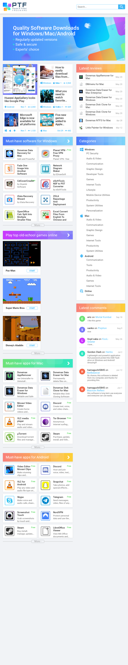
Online (88, 291)
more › (37, 225)
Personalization (94, 210)
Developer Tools (94, 174)
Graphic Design (94, 169)
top (120, 653)
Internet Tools (93, 184)
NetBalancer (93, 372)
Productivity (92, 200)
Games (90, 179)
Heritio (109, 352)
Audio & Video (93, 158)
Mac (87, 216)
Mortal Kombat (103, 317)
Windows (90, 149)
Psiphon (102, 328)
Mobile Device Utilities (98, 195)
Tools (89, 265)
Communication (94, 163)
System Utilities (94, 205)
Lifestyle (90, 190)
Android (89, 256)
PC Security (92, 153)
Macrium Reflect (95, 390)
